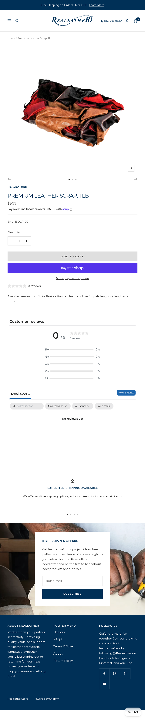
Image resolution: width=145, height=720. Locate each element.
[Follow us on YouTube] (104, 684)
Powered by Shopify (46, 698)
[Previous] (9, 179)
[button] (72, 349)
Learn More (96, 5)
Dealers (59, 632)
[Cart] (135, 21)
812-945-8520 (112, 20)
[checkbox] (104, 406)
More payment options (72, 278)
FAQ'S (57, 639)
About (57, 653)
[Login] (127, 20)
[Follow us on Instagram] (115, 673)
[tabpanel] (72, 431)
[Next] (135, 179)
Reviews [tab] (20, 394)
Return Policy (63, 660)
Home (11, 38)
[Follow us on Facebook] (104, 673)
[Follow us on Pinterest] (125, 673)
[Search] (17, 20)
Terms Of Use (63, 646)
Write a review (126, 392)
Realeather (17, 186)
